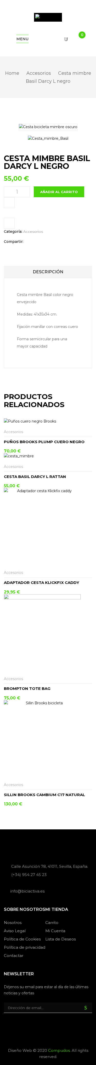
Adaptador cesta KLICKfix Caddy (41, 582)
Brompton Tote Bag (27, 688)
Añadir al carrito (59, 192)
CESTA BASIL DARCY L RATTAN (35, 476)
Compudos (59, 1050)
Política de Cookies (22, 939)
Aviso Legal (15, 930)
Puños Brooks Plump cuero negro (44, 441)
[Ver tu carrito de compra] (78, 39)
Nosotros (13, 922)
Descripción (48, 271)
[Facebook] (30, 242)
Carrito (51, 922)
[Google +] (52, 242)
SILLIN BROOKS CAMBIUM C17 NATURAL (44, 794)
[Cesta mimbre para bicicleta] (48, 139)
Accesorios (38, 73)
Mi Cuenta (55, 930)
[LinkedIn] (46, 242)
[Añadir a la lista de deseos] (89, 431)
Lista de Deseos (60, 939)
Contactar (13, 955)
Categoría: (13, 231)
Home (12, 73)
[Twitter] (38, 242)
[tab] (48, 272)
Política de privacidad (24, 947)
